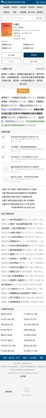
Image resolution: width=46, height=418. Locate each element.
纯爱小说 (6, 302)
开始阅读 (34, 55)
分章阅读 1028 (28, 44)
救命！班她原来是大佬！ (22, 224)
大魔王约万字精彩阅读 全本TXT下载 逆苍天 (18, 204)
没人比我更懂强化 (16, 276)
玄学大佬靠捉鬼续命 (19, 245)
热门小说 (31, 12)
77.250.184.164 (7, 350)
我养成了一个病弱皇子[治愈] (18, 97)
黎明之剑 (14, 271)
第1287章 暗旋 (25, 271)
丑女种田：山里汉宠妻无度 (13, 228)
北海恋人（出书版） (19, 258)
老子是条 (6, 284)
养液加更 (25, 302)
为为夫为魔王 (17, 267)
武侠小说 (6, 280)
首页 (5, 358)
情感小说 (6, 258)
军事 (14, 12)
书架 (37, 2)
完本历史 (6, 12)
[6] (29, 207)
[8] (34, 207)
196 (26, 276)
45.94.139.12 (6, 329)
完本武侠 (23, 7)
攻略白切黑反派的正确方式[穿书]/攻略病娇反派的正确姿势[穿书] (22, 113)
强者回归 (6, 263)
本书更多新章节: (17, 207)
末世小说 (6, 224)
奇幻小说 (6, 267)
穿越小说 (6, 271)
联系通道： (9, 391)
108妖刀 (14, 289)
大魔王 (12, 74)
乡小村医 (15, 232)
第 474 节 (33, 245)
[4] (25, 207)
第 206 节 (29, 237)
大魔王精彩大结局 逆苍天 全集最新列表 (17, 197)
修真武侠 (6, 241)
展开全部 (23, 84)
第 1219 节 (16, 284)
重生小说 (6, 219)
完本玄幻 (15, 7)
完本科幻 (39, 7)
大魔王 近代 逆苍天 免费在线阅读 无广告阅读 (19, 189)
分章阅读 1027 (6, 48)
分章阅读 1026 (28, 48)
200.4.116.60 (6, 335)
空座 (23, 297)
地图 (24, 358)
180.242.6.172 (7, 324)
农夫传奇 (14, 263)
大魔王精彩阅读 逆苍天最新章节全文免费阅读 (19, 193)
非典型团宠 (15, 302)
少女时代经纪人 (17, 237)
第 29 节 (20, 254)
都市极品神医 (16, 250)
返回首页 (6, 7)
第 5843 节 (30, 228)
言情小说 (6, 297)
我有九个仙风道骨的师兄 (16, 109)
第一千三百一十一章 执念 (32, 232)
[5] (27, 207)
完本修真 (31, 7)
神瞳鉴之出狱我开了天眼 (23, 293)
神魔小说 (6, 293)
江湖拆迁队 (26, 117)
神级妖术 (14, 241)
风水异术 (6, 232)
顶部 (41, 358)
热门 (18, 358)
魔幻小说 (6, 245)
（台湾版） (23, 376)
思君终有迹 (14, 121)
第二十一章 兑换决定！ (29, 241)
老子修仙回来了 (17, 219)
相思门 (13, 254)
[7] (31, 207)
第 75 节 (32, 258)
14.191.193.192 (7, 319)
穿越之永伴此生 (30, 105)
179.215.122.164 (8, 345)
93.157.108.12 (7, 340)
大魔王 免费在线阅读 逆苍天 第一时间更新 (18, 200)
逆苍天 (21, 27)
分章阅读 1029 (6, 44)
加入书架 (34, 61)
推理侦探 (6, 254)
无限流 (5, 276)
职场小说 (6, 237)
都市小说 (6, 250)
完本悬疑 (23, 12)
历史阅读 (39, 12)
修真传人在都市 (17, 280)
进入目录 (11, 55)
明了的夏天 (15, 297)
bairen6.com (18, 2)
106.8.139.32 (6, 314)
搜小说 (43, 2)
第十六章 (29, 267)
